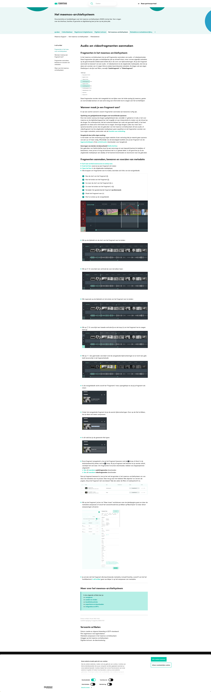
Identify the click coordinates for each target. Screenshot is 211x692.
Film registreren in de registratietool (93, 633)
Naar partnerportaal (148, 4)
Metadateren (94, 37)
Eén (85, 470)
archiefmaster (102, 142)
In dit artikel (96, 579)
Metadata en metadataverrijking (141, 32)
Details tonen (85, 687)
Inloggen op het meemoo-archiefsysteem (94, 638)
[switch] (109, 679)
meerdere (91, 470)
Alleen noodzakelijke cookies (161, 665)
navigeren (89, 597)
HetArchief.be (112, 146)
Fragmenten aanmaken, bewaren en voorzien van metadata (62, 62)
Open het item (87, 168)
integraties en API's (92, 607)
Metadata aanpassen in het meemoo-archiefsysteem (99, 636)
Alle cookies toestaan (158, 659)
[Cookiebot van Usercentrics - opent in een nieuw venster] (48, 687)
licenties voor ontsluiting (117, 131)
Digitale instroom (100, 32)
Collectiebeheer (67, 32)
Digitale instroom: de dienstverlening (93, 640)
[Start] (61, 4)
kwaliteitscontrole (92, 602)
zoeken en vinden (91, 600)
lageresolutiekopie (87, 142)
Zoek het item (86, 166)
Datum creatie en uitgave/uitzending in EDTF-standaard (100, 631)
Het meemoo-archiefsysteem (118, 32)
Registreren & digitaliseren (84, 32)
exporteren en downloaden (95, 604)
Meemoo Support (60, 37)
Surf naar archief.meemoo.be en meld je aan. (97, 164)
